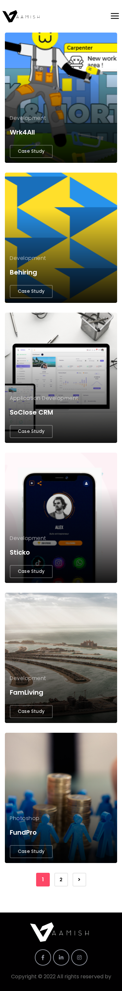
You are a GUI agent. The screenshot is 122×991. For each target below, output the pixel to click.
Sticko (20, 552)
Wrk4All (22, 132)
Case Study (31, 151)
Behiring (23, 272)
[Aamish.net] (22, 16)
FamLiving (26, 692)
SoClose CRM (31, 412)
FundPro (23, 832)
